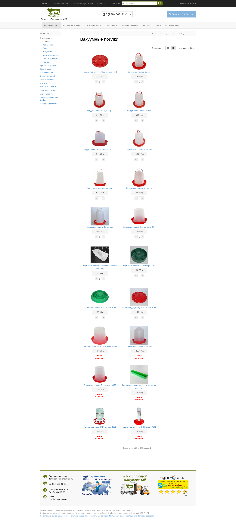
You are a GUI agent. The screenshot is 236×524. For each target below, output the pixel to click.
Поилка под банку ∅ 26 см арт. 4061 (100, 427)
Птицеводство (50, 25)
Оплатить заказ (172, 25)
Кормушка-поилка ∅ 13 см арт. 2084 (139, 266)
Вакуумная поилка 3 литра (139, 111)
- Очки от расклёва (50, 58)
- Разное (45, 62)
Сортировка (157, 48)
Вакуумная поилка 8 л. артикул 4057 (139, 227)
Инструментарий (93, 25)
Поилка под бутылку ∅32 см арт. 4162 (100, 72)
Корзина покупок (61, 3)
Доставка (146, 25)
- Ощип (45, 48)
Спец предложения (129, 25)
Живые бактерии (47, 80)
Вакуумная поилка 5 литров (139, 346)
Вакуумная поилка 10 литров (139, 188)
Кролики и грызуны (71, 25)
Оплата (158, 25)
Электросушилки (47, 90)
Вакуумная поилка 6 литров (139, 149)
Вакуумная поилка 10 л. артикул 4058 (100, 346)
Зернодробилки (47, 94)
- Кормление (47, 45)
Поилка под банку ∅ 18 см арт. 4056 (100, 307)
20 (185, 48)
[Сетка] (173, 48)
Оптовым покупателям (83, 3)
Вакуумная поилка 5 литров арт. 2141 (100, 149)
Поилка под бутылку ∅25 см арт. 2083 (139, 307)
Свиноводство (46, 72)
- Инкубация (47, 52)
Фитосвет (111, 25)
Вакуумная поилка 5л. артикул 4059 (100, 385)
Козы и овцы (45, 69)
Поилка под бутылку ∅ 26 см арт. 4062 (139, 427)
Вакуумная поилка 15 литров (100, 227)
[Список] (168, 48)
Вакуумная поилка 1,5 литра (100, 111)
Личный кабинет (186, 3)
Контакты (115, 3)
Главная (46, 3)
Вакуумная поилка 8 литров (99, 188)
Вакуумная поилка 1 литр (139, 72)
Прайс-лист (102, 3)
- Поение (46, 41)
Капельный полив (48, 87)
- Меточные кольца (50, 55)
